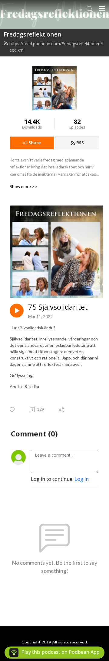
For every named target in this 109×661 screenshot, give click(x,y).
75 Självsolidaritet (58, 307)
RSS (80, 142)
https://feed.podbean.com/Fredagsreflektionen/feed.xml (56, 47)
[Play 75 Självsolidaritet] (17, 311)
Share (34, 142)
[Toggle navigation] (102, 8)
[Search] (89, 8)
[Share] (61, 409)
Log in (81, 479)
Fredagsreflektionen (32, 34)
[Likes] (12, 410)
